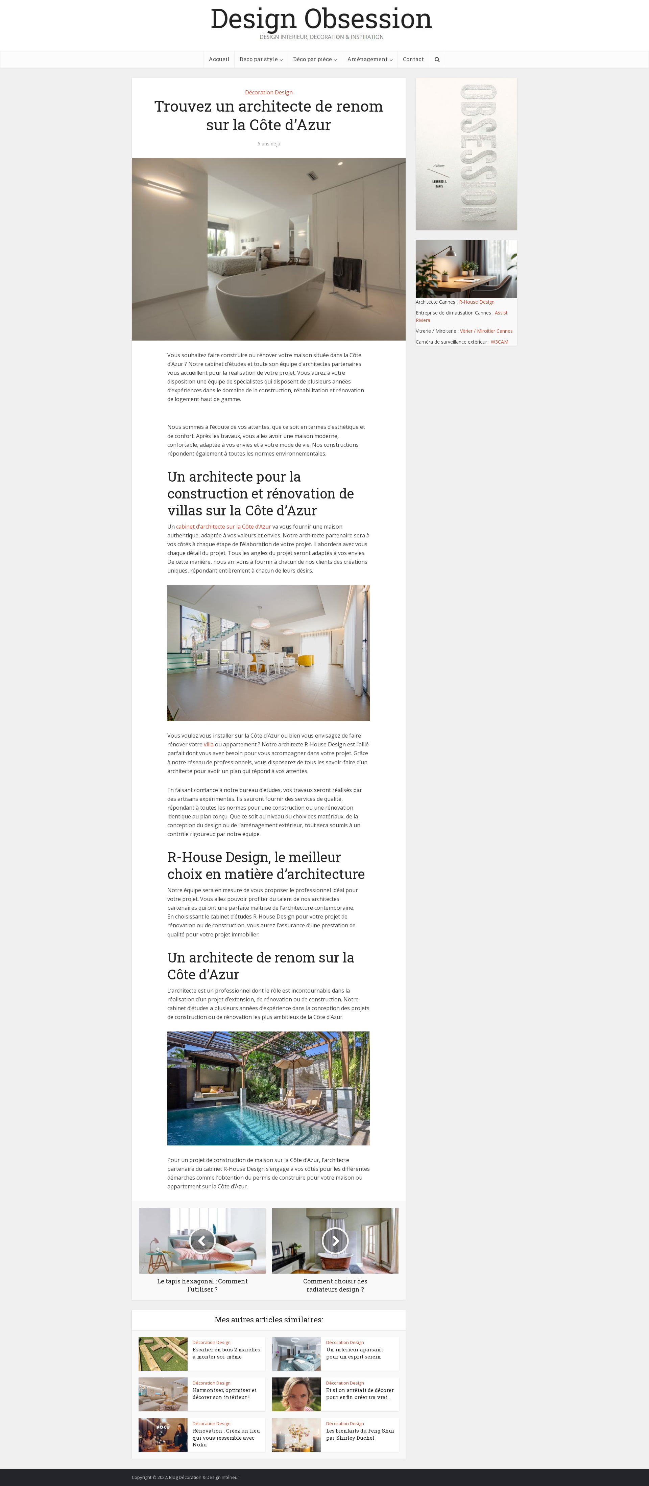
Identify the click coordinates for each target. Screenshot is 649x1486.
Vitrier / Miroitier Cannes (486, 331)
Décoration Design (269, 92)
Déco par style (259, 59)
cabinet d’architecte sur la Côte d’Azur (223, 526)
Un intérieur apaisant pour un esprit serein (354, 1353)
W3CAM (499, 342)
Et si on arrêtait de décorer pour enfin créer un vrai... (360, 1393)
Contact (413, 59)
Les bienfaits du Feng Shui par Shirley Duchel (360, 1434)
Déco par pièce (312, 59)
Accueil (219, 59)
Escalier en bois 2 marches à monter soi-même (226, 1353)
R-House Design (477, 302)
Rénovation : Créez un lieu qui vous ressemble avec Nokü (226, 1437)
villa (209, 744)
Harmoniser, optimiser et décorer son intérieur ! (225, 1393)
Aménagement (367, 59)
